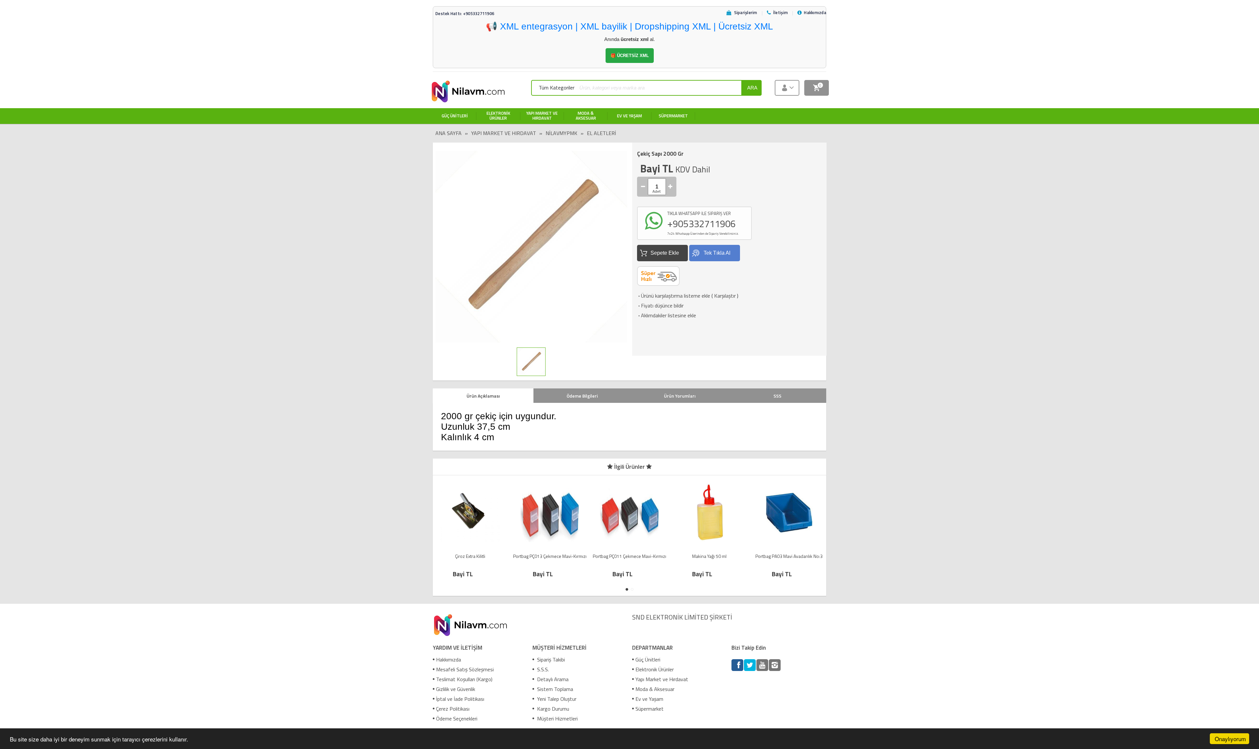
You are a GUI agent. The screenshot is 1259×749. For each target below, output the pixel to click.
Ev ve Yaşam (649, 699)
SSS (777, 395)
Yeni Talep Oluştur (556, 699)
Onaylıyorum (1230, 739)
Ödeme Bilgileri (582, 395)
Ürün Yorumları (679, 395)
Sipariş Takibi (550, 659)
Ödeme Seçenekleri (456, 718)
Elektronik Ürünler (654, 669)
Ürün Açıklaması (483, 395)
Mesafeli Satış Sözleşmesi (465, 669)
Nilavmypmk (561, 133)
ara (752, 87)
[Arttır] (670, 186)
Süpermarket (649, 709)
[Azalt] (643, 186)
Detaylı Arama (552, 679)
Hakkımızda (448, 659)
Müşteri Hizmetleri (557, 718)
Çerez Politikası (453, 709)
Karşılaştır (725, 296)
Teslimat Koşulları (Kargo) (464, 679)
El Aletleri (601, 133)
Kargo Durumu (552, 709)
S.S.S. (542, 669)
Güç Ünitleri (647, 659)
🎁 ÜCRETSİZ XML (629, 55)
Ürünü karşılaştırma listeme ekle (673, 296)
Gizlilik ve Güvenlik (455, 689)
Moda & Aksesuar (654, 689)
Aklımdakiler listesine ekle (666, 315)
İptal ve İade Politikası (460, 699)
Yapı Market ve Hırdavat (503, 133)
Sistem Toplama (554, 689)
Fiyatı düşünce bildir (660, 305)
